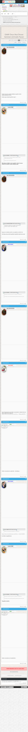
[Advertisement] (17, 9)
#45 (25, 305)
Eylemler (13, 13)
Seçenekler (19, 42)
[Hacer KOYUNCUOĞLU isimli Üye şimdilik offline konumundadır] (4, 50)
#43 (25, 172)
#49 (25, 543)
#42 (25, 104)
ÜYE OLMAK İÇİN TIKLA (14, 671)
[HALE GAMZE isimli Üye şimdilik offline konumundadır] (4, 368)
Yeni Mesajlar (5, 13)
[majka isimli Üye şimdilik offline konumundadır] (4, 426)
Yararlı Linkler (9, 13)
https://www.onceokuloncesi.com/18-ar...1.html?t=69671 (13, 534)
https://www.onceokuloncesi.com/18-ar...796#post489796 (13, 414)
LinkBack (15, 42)
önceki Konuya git (10, 675)
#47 (25, 421)
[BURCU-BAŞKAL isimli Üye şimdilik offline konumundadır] (4, 247)
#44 (25, 241)
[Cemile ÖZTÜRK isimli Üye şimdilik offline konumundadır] (4, 110)
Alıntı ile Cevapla (23, 102)
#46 (25, 362)
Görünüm (23, 42)
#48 (25, 478)
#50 (25, 608)
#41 (25, 44)
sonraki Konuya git (18, 675)
